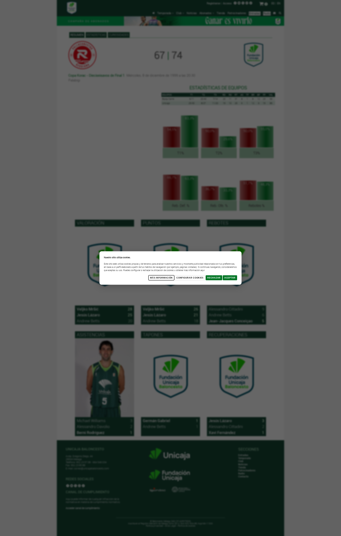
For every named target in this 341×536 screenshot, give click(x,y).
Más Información (161, 278)
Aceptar (230, 278)
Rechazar (214, 278)
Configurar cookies (190, 278)
